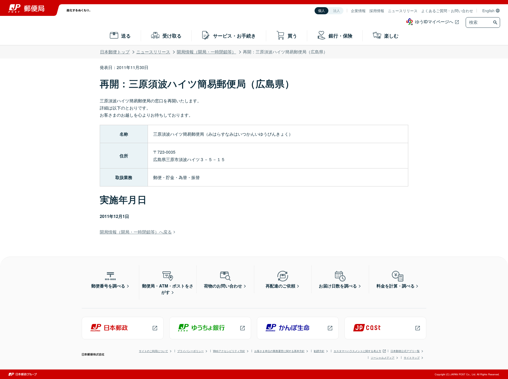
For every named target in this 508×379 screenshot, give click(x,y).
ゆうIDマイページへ (434, 22)
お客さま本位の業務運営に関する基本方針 (279, 351)
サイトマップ (412, 357)
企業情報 (358, 10)
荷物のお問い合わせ (223, 286)
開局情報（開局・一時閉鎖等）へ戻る (136, 232)
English (488, 10)
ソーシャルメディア (382, 357)
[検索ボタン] (496, 22)
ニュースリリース (403, 10)
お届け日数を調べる (338, 286)
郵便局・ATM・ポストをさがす (167, 289)
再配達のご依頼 (280, 286)
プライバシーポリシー (190, 351)
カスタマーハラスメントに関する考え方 (357, 351)
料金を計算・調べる (396, 286)
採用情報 (376, 10)
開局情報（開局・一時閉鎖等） (206, 52)
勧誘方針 (319, 351)
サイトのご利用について (153, 351)
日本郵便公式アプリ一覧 (405, 351)
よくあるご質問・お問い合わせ (447, 10)
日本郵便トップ (115, 52)
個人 (321, 11)
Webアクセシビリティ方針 (229, 351)
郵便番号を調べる (108, 286)
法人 (336, 11)
